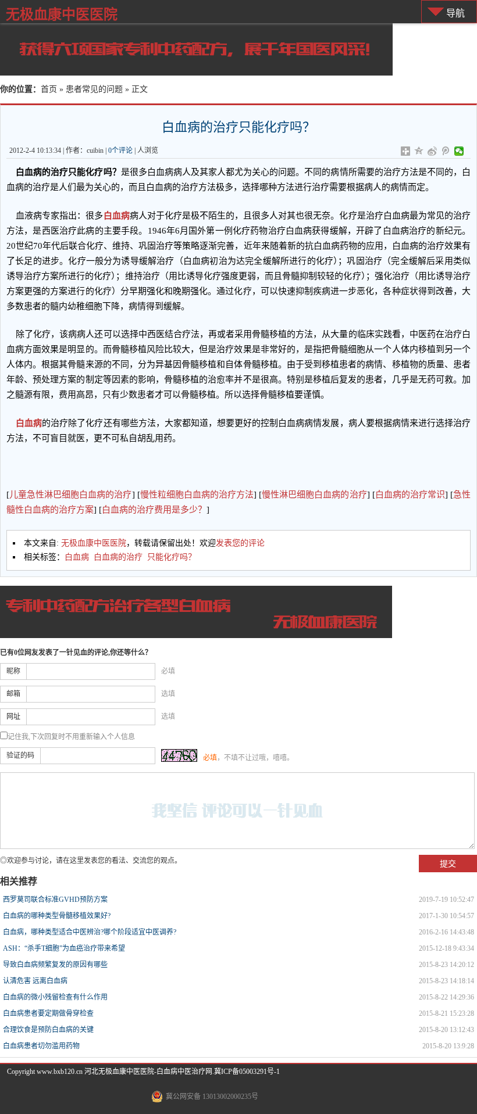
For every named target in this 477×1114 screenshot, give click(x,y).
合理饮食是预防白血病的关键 (48, 1030)
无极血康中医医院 (62, 14)
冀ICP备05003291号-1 (247, 1072)
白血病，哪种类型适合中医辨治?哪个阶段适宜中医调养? (89, 932)
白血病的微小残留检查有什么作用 (55, 997)
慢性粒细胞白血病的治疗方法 (197, 494)
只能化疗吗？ (171, 557)
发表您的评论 (240, 543)
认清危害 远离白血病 (35, 981)
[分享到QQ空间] (419, 151)
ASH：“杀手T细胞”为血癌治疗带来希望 (64, 948)
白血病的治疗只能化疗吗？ (238, 127)
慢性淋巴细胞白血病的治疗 (314, 494)
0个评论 (120, 150)
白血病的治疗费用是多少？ (154, 509)
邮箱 (13, 694)
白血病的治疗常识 (410, 494)
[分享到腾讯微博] (446, 151)
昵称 (13, 671)
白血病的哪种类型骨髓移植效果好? (57, 916)
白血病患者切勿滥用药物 (41, 1046)
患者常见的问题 (94, 89)
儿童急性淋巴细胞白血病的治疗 (70, 494)
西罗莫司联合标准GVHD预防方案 (55, 900)
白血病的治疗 (118, 557)
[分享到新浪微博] (432, 151)
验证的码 (20, 755)
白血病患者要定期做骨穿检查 (48, 1013)
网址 (13, 716)
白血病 (117, 215)
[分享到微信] (459, 151)
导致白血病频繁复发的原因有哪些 (55, 965)
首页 (49, 89)
